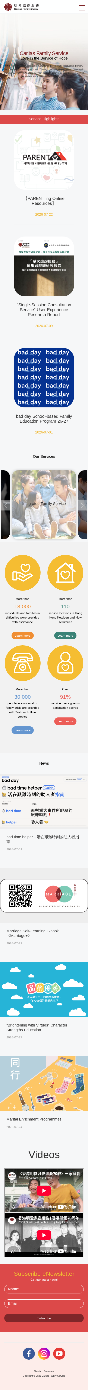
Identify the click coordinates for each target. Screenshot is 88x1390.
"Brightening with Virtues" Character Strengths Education (36, 1027)
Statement (49, 1371)
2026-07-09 (44, 326)
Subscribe (44, 1318)
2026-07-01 (44, 432)
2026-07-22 (44, 214)
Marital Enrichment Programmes (34, 1119)
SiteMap (38, 1371)
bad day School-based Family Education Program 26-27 (44, 418)
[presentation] (6, 505)
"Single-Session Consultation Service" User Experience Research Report (44, 309)
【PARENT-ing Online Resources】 (44, 201)
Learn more (23, 635)
